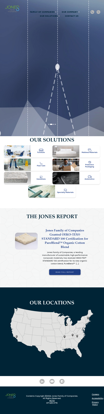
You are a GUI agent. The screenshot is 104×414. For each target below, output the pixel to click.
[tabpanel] (52, 165)
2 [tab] (50, 319)
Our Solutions (49, 16)
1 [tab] (49, 319)
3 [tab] (52, 319)
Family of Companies (42, 12)
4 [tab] (55, 319)
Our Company (70, 12)
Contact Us (72, 16)
